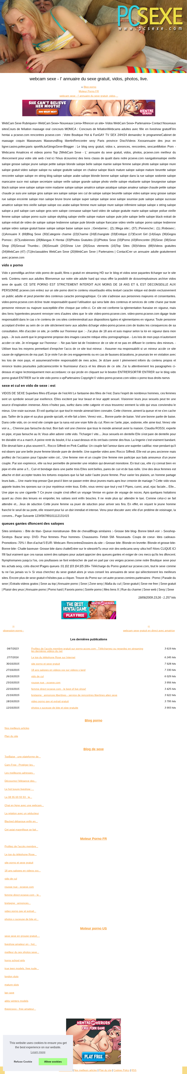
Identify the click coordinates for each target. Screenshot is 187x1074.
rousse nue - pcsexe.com (45, 682)
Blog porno (90, 86)
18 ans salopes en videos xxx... (23, 870)
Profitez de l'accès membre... (21, 846)
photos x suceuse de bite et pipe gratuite (54, 707)
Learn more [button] (38, 1052)
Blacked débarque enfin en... (21, 821)
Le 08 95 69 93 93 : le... (18, 797)
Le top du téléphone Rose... (21, 854)
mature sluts (12, 984)
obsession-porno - (13, 630)
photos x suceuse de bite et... (22, 919)
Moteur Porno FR (89, 91)
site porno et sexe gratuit (45, 663)
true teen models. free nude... (22, 968)
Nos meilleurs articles (17, 728)
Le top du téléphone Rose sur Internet (53, 657)
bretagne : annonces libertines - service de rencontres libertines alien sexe (74, 695)
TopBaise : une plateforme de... (23, 756)
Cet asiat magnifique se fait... (21, 829)
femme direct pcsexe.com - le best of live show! (58, 689)
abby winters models (16, 1000)
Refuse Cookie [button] (23, 1061)
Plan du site (11, 736)
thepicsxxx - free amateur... (20, 1008)
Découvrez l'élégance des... (21, 780)
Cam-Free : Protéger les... (20, 764)
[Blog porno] (93, 36)
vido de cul (37, 676)
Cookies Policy (121, 1070)
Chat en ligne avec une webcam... (24, 805)
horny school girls (15, 960)
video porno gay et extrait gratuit (50, 701)
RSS (133, 1070)
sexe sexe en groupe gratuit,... (22, 935)
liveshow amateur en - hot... (21, 944)
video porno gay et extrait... (20, 911)
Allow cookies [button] (53, 1061)
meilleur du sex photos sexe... (22, 952)
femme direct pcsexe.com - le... (23, 894)
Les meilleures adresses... (20, 772)
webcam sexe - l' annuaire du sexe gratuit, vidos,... (89, 95)
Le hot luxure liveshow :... (19, 789)
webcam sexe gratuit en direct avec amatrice (149, 630)
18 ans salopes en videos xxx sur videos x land (58, 670)
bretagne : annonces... (18, 903)
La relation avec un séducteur (22, 813)
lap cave (9, 992)
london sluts (11, 976)
